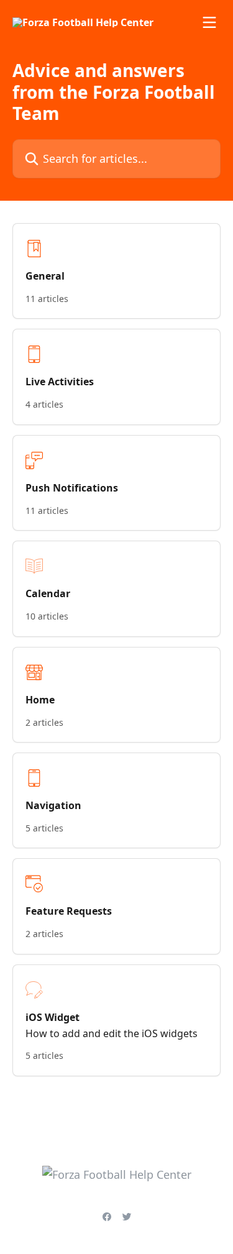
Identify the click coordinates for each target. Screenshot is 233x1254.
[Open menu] (209, 22)
